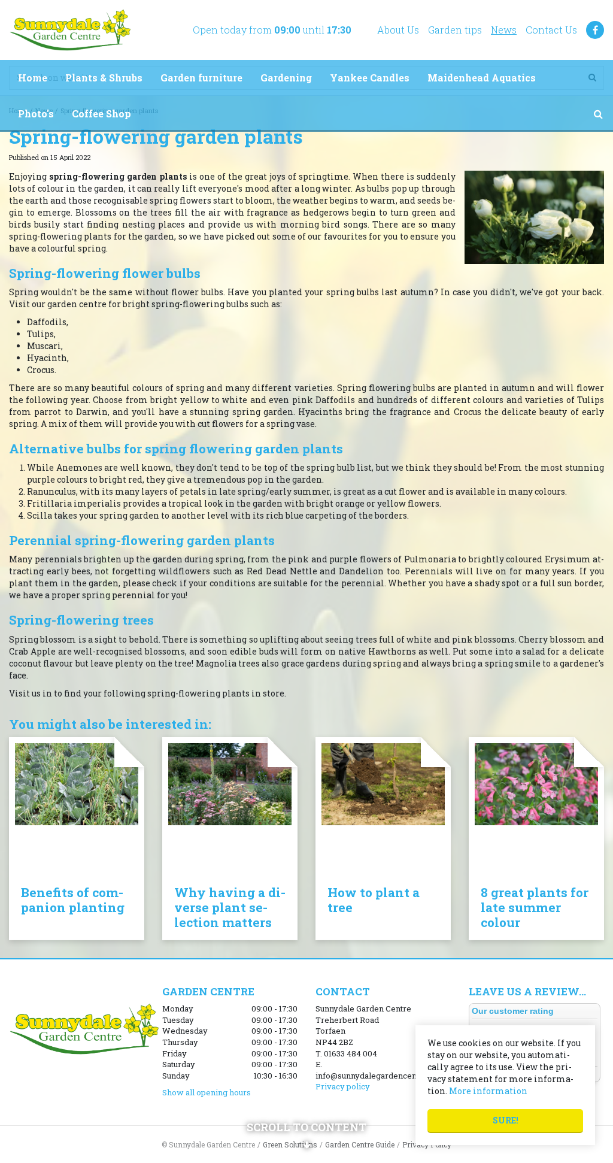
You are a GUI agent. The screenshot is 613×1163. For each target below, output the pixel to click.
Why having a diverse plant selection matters (230, 907)
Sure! (505, 1120)
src (598, 114)
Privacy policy (342, 1086)
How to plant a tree (373, 900)
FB (595, 30)
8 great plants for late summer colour (534, 907)
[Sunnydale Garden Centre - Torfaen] (70, 30)
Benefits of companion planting (73, 900)
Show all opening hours (206, 1092)
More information (488, 1091)
